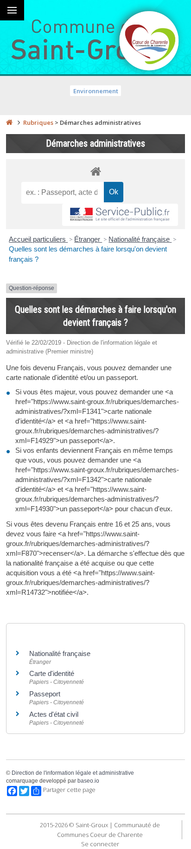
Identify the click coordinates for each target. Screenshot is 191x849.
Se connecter (100, 844)
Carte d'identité (51, 673)
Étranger (88, 239)
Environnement (95, 91)
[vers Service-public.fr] (120, 215)
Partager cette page (69, 790)
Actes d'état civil (53, 714)
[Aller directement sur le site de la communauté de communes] (149, 42)
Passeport (44, 694)
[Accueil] (9, 122)
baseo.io (88, 781)
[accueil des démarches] (95, 171)
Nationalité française (140, 239)
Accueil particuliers (38, 239)
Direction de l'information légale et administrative (73, 773)
